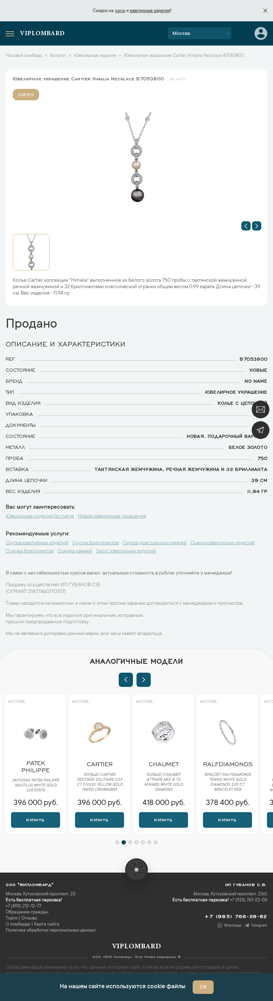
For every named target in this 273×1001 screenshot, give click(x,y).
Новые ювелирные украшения (112, 516)
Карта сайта (46, 924)
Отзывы (29, 918)
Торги (11, 918)
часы (120, 11)
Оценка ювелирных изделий (223, 543)
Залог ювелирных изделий (126, 551)
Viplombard (42, 34)
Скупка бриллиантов (95, 543)
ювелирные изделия (150, 11)
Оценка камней (75, 551)
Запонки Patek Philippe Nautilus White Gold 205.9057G (35, 786)
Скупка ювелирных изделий (37, 543)
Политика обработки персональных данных (51, 930)
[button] (246, 226)
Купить (35, 819)
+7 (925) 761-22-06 (248, 900)
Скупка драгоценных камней (155, 543)
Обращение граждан (27, 912)
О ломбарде (18, 924)
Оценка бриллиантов (30, 551)
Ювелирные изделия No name (40, 516)
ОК (203, 987)
